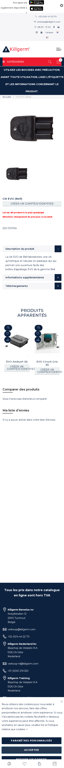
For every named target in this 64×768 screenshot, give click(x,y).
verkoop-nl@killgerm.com (23, 663)
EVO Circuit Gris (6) (47, 363)
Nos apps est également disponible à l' (14, 7)
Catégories (15, 61)
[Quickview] (8, 328)
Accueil (7, 96)
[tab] (32, 248)
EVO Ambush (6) (17, 361)
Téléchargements (16, 286)
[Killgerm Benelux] (16, 49)
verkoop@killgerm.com (48, 21)
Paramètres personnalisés (31, 740)
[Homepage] (39, 763)
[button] (7, 340)
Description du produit (19, 248)
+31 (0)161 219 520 (18, 670)
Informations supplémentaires (24, 277)
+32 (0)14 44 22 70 (47, 16)
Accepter (31, 750)
